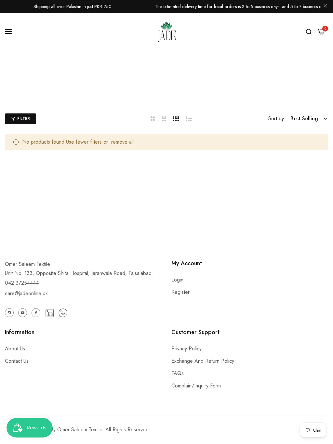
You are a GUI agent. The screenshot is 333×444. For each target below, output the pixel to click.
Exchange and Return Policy (202, 361)
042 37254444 (22, 283)
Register (180, 292)
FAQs (177, 373)
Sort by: (277, 118)
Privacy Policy (186, 348)
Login (177, 279)
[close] (325, 7)
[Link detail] (9, 313)
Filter (23, 119)
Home (134, 92)
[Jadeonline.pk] (166, 31)
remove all (122, 142)
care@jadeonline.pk (26, 293)
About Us (15, 348)
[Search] (309, 31)
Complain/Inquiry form (196, 385)
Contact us (17, 361)
